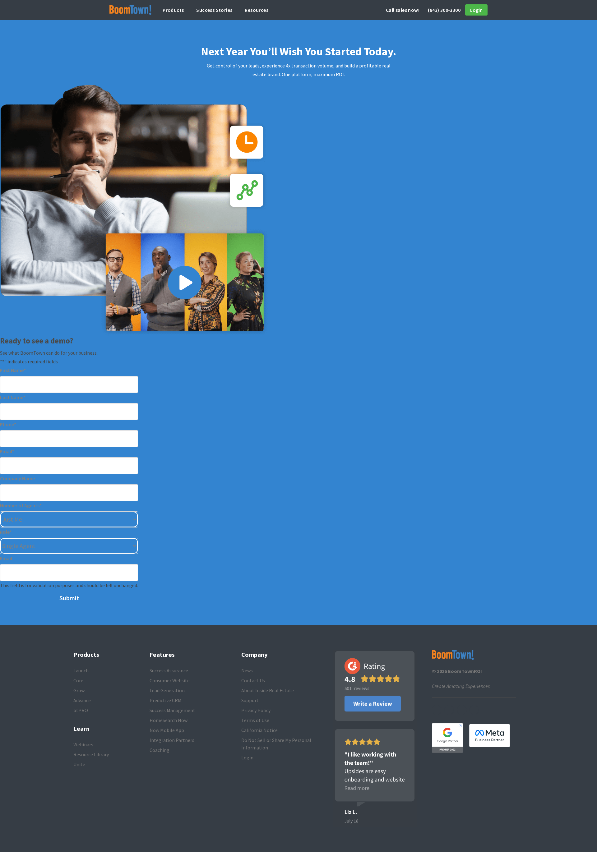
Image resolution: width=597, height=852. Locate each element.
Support (250, 700)
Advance (82, 700)
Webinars (83, 744)
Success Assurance (169, 670)
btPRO (80, 710)
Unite (79, 764)
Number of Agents (21, 505)
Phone (8, 424)
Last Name (12, 397)
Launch (81, 670)
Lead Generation (167, 690)
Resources (256, 10)
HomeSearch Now (168, 720)
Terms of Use (255, 720)
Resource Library (91, 754)
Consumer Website (170, 680)
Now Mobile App (167, 730)
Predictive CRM (166, 700)
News (247, 670)
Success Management (172, 710)
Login (476, 10)
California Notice (259, 730)
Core (78, 680)
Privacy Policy (256, 710)
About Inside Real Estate (267, 690)
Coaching (159, 750)
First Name (13, 370)
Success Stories (214, 10)
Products (173, 10)
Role (6, 532)
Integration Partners (172, 740)
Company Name (17, 478)
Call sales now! (423, 10)
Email (7, 451)
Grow (79, 690)
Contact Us (253, 680)
